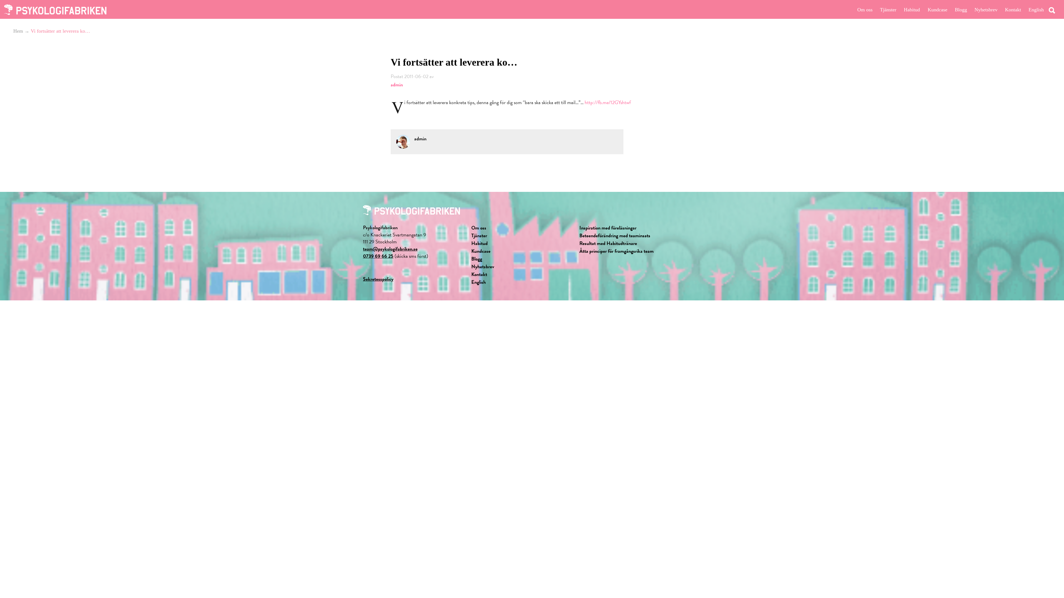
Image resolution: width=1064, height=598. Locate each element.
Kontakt (1013, 9)
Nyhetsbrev (986, 9)
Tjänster (888, 9)
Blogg (961, 9)
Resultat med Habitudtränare (608, 243)
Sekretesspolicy (378, 279)
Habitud (912, 9)
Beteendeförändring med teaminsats (614, 235)
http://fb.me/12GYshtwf (608, 102)
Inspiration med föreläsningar (607, 227)
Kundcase (937, 9)
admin (397, 84)
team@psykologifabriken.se (390, 248)
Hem (18, 31)
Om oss (865, 9)
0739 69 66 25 (378, 256)
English (1036, 9)
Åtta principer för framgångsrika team (616, 251)
